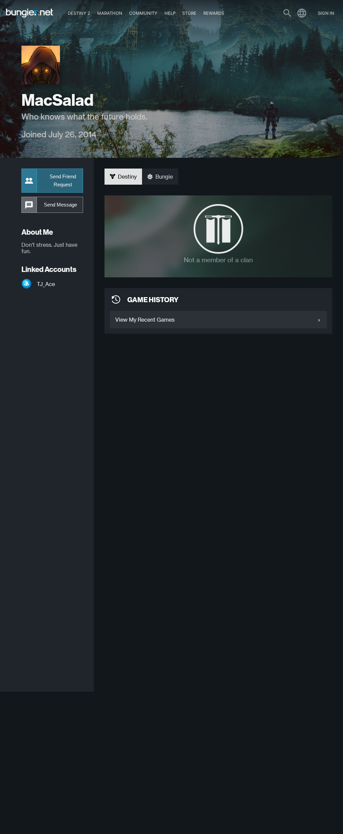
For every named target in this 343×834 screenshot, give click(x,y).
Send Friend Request (63, 180)
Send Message (60, 204)
